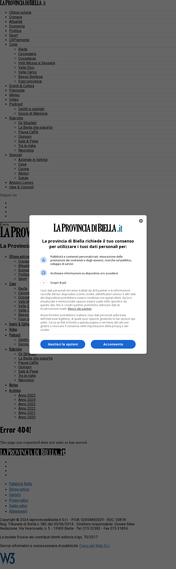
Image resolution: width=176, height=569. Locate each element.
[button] (88, 283)
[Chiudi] (141, 220)
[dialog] (88, 284)
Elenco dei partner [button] (80, 309)
